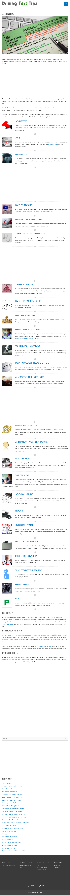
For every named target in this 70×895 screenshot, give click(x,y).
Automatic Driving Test (8, 848)
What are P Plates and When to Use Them (14, 851)
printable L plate (53, 144)
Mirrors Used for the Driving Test (26, 541)
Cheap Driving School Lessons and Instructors (15, 822)
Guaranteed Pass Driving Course (26, 425)
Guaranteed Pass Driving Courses (12, 820)
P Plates (17, 598)
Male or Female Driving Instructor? (12, 797)
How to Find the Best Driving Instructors (28, 219)
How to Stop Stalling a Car (9, 836)
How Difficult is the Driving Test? (11, 842)
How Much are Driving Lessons (25, 315)
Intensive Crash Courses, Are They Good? (14, 817)
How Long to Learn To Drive (10, 803)
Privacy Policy (6, 863)
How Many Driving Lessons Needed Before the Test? (32, 363)
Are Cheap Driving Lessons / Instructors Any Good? (32, 442)
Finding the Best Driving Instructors (12, 794)
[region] (35, 758)
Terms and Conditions (8, 865)
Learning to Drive (7, 783)
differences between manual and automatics (28, 338)
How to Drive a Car (7, 789)
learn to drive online (7, 624)
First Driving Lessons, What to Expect (27, 346)
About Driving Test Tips (26, 863)
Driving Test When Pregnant (10, 845)
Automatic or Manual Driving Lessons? (13, 808)
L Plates (17, 138)
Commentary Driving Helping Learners (13, 828)
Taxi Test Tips (58, 867)
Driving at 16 (5, 834)
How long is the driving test (23, 659)
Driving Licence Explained (9, 791)
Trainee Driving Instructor (24, 284)
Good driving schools (45, 646)
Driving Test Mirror (7, 839)
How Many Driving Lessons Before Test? (14, 814)
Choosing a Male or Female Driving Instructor (30, 233)
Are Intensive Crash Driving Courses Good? (29, 377)
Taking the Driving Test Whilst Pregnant (28, 570)
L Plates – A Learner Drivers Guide (12, 786)
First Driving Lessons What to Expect (12, 811)
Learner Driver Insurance (9, 831)
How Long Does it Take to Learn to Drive (28, 301)
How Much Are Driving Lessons (11, 806)
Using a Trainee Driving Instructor (12, 800)
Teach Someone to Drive (9, 825)
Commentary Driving (22, 475)
